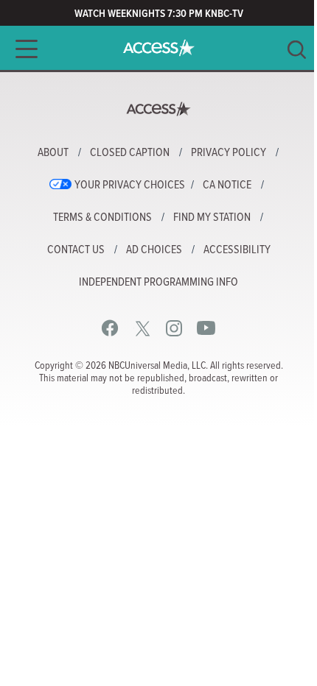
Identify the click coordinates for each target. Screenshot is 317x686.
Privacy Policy (228, 153)
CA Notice (227, 185)
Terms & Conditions (102, 218)
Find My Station (212, 218)
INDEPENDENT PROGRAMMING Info (158, 282)
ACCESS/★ (158, 48)
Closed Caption (130, 153)
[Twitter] (142, 327)
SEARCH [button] (297, 49)
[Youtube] (206, 327)
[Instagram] (174, 327)
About (53, 153)
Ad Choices (154, 250)
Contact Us (76, 250)
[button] (22, 49)
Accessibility (237, 250)
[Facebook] (110, 327)
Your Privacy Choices (129, 185)
